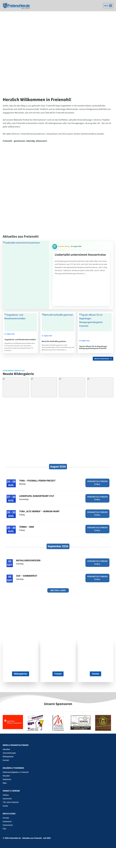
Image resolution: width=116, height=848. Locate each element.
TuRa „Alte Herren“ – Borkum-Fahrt (39, 511)
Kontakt (6, 760)
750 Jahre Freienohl (11, 802)
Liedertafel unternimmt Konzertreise (80, 255)
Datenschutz (8, 825)
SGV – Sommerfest (26, 576)
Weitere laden (58, 590)
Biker (5, 783)
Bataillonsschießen (28, 560)
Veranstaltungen (9, 753)
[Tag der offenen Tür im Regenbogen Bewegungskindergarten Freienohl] (95, 322)
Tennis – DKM (26, 527)
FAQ (4, 829)
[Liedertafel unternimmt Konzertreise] (26, 275)
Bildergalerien (8, 757)
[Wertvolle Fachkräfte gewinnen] (58, 322)
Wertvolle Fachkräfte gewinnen (54, 341)
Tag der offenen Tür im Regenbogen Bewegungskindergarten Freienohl (93, 347)
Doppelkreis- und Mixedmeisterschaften (20, 339)
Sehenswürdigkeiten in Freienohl (16, 772)
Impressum (7, 821)
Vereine (6, 795)
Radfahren (7, 779)
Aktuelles (6, 749)
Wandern (6, 776)
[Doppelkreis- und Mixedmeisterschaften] (20, 322)
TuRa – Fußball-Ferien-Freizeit (37, 480)
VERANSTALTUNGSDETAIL (97, 482)
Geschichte (7, 799)
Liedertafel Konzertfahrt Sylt (36, 496)
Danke (5, 806)
